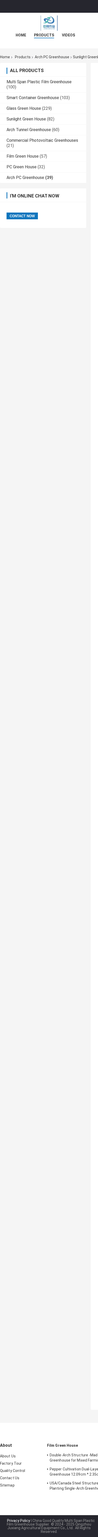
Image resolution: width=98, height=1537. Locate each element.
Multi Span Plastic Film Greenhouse (39, 81)
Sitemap (7, 1485)
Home (21, 35)
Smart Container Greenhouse (33, 97)
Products (44, 35)
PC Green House (22, 166)
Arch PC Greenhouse (52, 57)
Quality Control (12, 1471)
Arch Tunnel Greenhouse (29, 129)
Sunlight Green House (26, 119)
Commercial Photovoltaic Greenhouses (42, 140)
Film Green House (23, 156)
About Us (8, 1456)
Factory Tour (11, 1463)
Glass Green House (24, 108)
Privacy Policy (18, 1521)
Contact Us (9, 1478)
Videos (68, 35)
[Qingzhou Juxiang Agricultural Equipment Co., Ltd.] (49, 23)
